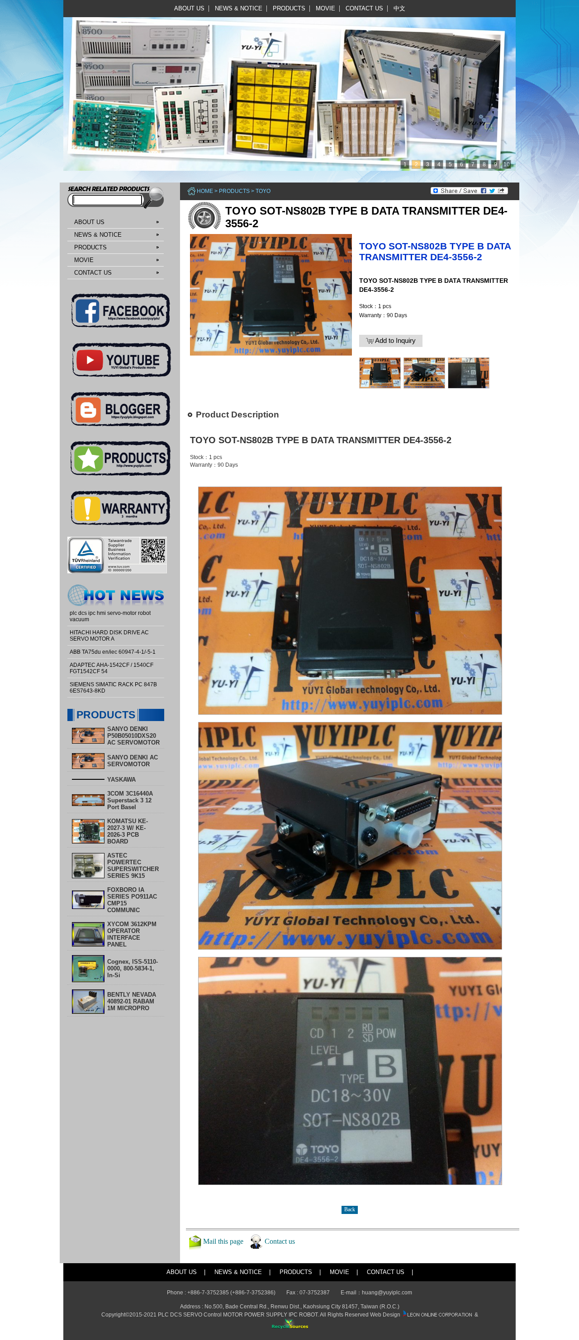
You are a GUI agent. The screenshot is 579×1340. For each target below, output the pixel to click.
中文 (399, 8)
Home (205, 191)
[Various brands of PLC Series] (287, 85)
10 (506, 164)
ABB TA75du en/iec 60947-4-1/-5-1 (113, 652)
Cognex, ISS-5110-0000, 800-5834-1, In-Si (132, 968)
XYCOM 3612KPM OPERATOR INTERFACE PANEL (132, 934)
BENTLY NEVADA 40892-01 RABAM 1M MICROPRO (131, 1001)
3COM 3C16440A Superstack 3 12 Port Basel (130, 800)
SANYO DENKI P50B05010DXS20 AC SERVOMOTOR (133, 736)
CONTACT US (364, 8)
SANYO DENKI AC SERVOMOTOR (132, 761)
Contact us (280, 1241)
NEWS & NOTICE (238, 8)
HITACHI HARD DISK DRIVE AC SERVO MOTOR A (109, 635)
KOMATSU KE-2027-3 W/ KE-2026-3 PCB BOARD (127, 831)
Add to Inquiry (395, 340)
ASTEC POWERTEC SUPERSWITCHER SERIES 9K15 (133, 865)
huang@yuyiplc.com (387, 1292)
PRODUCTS (289, 8)
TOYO (263, 191)
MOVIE (325, 8)
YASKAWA (121, 779)
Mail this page (223, 1241)
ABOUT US (189, 8)
